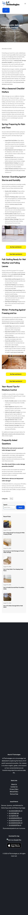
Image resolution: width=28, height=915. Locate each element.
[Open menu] (25, 4)
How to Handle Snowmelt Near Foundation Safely (13, 588)
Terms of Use (14, 794)
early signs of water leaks (17, 352)
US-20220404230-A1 (15, 823)
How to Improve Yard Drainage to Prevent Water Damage (13, 551)
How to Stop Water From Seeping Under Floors (13, 570)
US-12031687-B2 (14, 813)
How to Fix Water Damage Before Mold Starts (13, 606)
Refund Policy (14, 791)
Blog (11, 498)
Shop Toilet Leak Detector (16, 254)
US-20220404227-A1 (15, 820)
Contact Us (14, 787)
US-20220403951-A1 (15, 818)
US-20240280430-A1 (15, 811)
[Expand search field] (6, 10)
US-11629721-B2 (13, 816)
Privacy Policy (14, 789)
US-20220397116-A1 (15, 825)
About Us (14, 784)
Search (20, 507)
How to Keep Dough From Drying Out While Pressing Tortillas (13, 533)
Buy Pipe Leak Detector (16, 247)
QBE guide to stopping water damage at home (13, 434)
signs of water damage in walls (15, 417)
